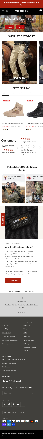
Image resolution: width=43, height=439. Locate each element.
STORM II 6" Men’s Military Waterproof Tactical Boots (13, 123)
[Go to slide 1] (18, 312)
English (22, 412)
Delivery (26, 344)
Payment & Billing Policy (10, 340)
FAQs (25, 332)
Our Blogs (5, 329)
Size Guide (27, 336)
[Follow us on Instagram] (9, 404)
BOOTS (9, 27)
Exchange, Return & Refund (30, 349)
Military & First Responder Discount (13, 359)
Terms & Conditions (8, 336)
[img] (8, 150)
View (13, 194)
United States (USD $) (10, 412)
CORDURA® (9, 251)
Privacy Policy (6, 332)
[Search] (7, 11)
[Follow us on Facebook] (4, 404)
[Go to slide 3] (22, 312)
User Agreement (7, 344)
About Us (5, 325)
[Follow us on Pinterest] (13, 404)
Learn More (13, 281)
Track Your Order (29, 340)
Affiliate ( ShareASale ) (9, 363)
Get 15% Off (3, 219)
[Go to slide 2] (20, 312)
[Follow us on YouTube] (18, 404)
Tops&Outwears (18, 93)
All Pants (30, 93)
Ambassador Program (9, 370)
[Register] (32, 393)
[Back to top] (41, 426)
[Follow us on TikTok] (22, 404)
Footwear (5, 93)
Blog (25, 329)
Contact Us (27, 325)
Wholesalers (6, 367)
